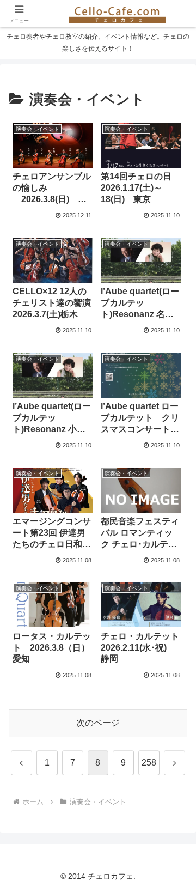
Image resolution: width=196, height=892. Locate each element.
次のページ (98, 722)
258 (149, 762)
